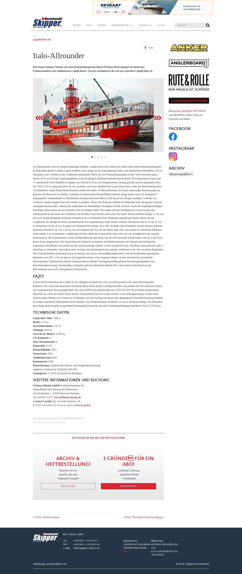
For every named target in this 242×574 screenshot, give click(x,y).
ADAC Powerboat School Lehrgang (143, 517)
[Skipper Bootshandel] (45, 537)
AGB (153, 548)
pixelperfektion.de (56, 563)
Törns (101, 25)
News (77, 25)
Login (160, 25)
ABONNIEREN (128, 486)
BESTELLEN (68, 486)
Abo (125, 551)
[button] (152, 47)
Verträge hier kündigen (164, 544)
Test (89, 25)
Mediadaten (130, 541)
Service (143, 25)
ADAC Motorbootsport (46, 517)
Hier (195, 110)
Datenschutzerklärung (137, 544)
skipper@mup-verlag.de (87, 548)
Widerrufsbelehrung (135, 548)
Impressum (157, 541)
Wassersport (121, 25)
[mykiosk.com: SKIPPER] (180, 110)
